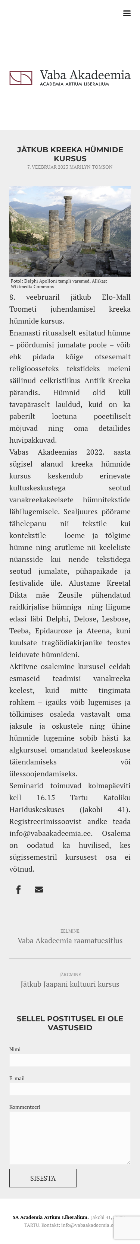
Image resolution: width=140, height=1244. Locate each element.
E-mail (17, 1078)
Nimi (15, 1049)
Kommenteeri (24, 1106)
